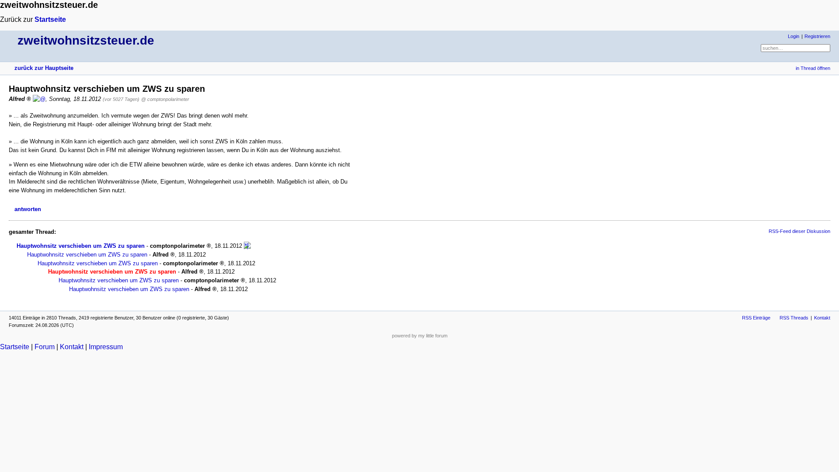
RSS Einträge (756, 317)
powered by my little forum (419, 335)
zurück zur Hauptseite (43, 68)
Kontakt (822, 317)
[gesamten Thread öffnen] (247, 246)
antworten (27, 209)
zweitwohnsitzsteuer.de (85, 40)
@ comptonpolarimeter (165, 99)
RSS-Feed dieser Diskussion (799, 231)
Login (793, 36)
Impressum (106, 347)
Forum (45, 347)
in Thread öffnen (813, 68)
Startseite (50, 19)
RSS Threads (794, 317)
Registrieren (817, 36)
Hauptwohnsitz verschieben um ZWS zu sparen (81, 246)
